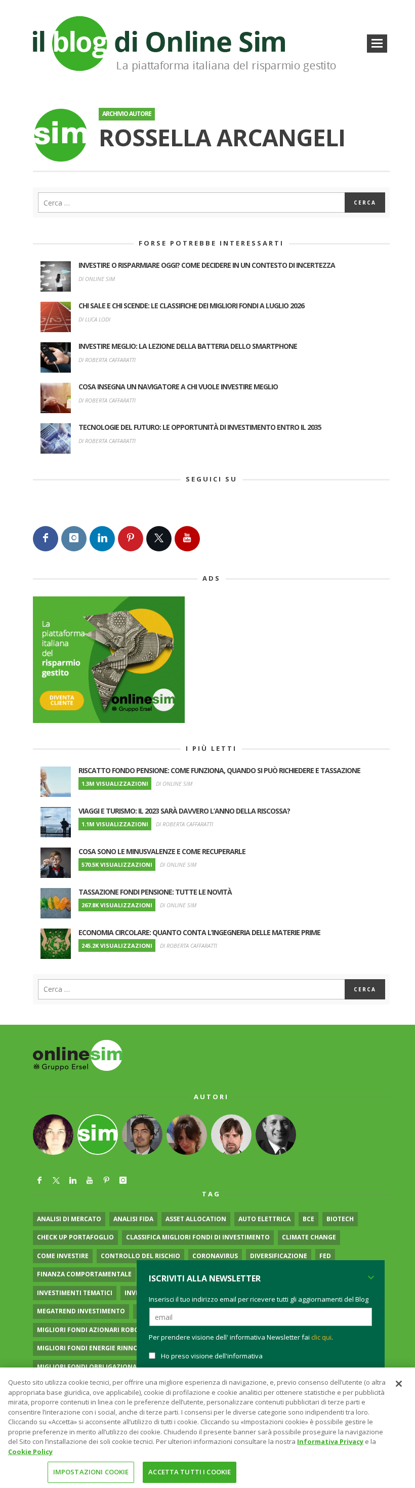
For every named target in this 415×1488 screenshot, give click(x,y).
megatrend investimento (81, 1311)
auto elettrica (264, 1219)
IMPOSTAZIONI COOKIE (91, 1471)
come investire (63, 1256)
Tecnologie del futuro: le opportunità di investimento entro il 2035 (199, 427)
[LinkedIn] (102, 538)
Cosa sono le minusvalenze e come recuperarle (161, 851)
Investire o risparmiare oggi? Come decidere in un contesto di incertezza (206, 265)
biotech (340, 1219)
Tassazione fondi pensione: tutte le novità (155, 892)
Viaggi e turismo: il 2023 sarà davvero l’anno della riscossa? (184, 811)
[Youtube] (187, 538)
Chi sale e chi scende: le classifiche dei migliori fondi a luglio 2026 (191, 305)
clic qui (321, 1337)
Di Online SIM (96, 279)
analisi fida (133, 1219)
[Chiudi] (399, 1384)
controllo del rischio (140, 1256)
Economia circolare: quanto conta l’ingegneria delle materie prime (199, 932)
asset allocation (195, 1219)
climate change (309, 1237)
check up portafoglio (75, 1237)
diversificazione (278, 1256)
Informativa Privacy (330, 1441)
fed (325, 1256)
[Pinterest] (130, 538)
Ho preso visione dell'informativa (212, 1355)
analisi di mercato (69, 1219)
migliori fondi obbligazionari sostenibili (110, 1366)
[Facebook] (45, 538)
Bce (308, 1219)
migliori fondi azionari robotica (95, 1329)
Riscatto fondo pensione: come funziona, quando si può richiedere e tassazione (219, 770)
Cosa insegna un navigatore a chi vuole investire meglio (178, 386)
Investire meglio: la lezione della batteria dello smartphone (187, 346)
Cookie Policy (30, 1451)
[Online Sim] (78, 1054)
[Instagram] (74, 538)
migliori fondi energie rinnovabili (97, 1348)
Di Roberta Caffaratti (107, 360)
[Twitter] (159, 538)
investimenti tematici (74, 1293)
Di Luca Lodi (94, 319)
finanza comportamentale (84, 1274)
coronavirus (215, 1256)
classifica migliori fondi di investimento (198, 1237)
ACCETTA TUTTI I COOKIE (189, 1471)
